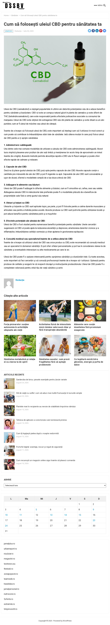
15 (80, 515)
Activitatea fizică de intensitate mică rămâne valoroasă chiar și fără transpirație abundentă (55, 327)
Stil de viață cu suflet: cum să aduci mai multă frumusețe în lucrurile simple (49, 393)
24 (6, 525)
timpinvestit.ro (10, 609)
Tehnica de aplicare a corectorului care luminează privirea (41, 420)
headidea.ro (9, 584)
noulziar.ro (8, 553)
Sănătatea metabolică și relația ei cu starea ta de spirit (19, 360)
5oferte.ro (8, 599)
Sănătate (14, 15)
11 (20, 515)
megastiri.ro (9, 558)
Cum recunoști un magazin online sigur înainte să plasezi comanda (45, 460)
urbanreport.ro (10, 548)
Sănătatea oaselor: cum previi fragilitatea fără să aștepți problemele (54, 362)
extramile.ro (9, 604)
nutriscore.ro (10, 594)
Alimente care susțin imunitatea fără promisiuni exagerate (87, 327)
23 (94, 520)
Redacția (18, 31)
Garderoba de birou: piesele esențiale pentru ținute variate (41, 379)
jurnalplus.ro (9, 543)
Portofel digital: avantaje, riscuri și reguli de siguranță (39, 447)
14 (65, 515)
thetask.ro (8, 569)
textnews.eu (9, 564)
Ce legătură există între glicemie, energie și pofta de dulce (88, 362)
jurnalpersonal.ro (11, 589)
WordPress (67, 621)
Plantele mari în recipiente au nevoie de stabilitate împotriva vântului (46, 406)
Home (6, 15)
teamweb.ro (9, 579)
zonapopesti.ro (11, 574)
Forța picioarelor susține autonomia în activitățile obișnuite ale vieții (16, 327)
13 (51, 515)
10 (6, 515)
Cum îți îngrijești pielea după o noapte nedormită (37, 433)
